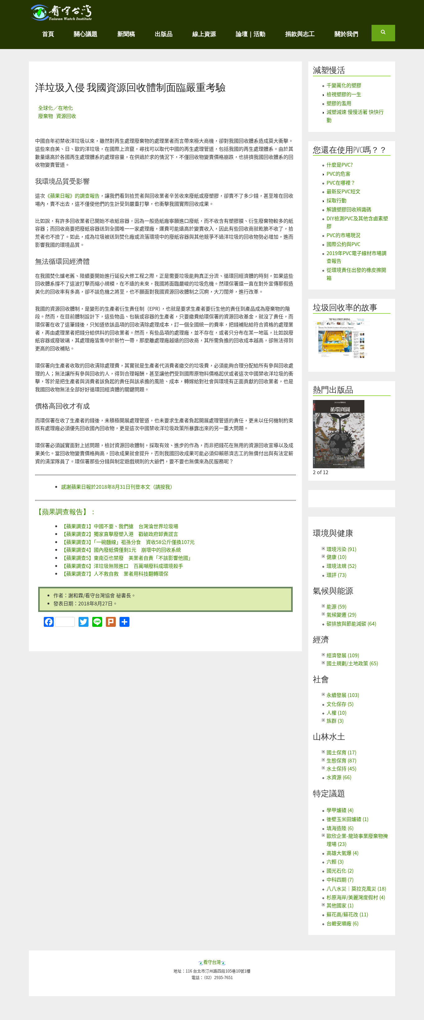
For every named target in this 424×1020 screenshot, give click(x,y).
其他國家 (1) (340, 905)
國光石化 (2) (340, 870)
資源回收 (66, 115)
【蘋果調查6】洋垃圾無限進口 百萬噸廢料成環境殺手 (122, 565)
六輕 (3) (335, 861)
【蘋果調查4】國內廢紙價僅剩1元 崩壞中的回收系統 (121, 549)
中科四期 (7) (340, 879)
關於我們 (346, 33)
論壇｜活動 (250, 33)
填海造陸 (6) (340, 828)
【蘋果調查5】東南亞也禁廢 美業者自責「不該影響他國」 (127, 557)
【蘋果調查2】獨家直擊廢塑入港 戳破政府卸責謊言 (119, 533)
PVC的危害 (338, 173)
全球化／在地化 (55, 107)
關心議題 (85, 33)
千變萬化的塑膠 (344, 85)
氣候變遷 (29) (341, 614)
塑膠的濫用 (339, 103)
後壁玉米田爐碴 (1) (347, 819)
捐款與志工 (300, 33)
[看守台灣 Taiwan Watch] (61, 17)
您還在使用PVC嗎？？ (350, 149)
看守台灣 (212, 962)
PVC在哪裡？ (341, 182)
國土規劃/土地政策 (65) (352, 663)
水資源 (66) (339, 777)
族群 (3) (335, 720)
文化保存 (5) (340, 704)
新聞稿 (126, 33)
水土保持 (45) (341, 768)
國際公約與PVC (343, 244)
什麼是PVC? (340, 164)
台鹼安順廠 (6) (343, 923)
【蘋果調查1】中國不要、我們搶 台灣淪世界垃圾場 (119, 526)
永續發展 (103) (343, 695)
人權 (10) (336, 712)
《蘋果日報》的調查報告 (72, 195)
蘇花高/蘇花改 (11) (347, 914)
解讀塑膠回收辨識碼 (349, 209)
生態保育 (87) (341, 760)
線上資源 (204, 33)
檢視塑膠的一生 (344, 94)
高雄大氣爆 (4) (343, 852)
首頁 (48, 33)
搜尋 (388, 34)
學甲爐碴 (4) (340, 810)
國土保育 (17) (341, 752)
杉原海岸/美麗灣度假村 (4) (356, 897)
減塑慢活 (329, 70)
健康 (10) (336, 556)
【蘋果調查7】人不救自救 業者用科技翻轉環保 (114, 573)
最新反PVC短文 (343, 191)
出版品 (164, 33)
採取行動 (336, 200)
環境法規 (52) (341, 565)
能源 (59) (336, 606)
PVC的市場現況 (343, 235)
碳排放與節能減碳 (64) (351, 623)
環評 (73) (336, 574)
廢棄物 (45, 115)
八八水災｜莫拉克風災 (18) (356, 888)
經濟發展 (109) (343, 655)
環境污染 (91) (341, 549)
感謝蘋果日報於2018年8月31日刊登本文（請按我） (118, 486)
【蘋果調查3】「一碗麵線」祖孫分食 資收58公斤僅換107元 (128, 542)
